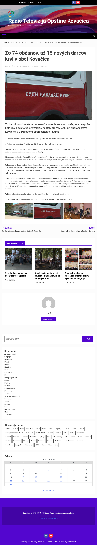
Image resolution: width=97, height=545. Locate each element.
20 (61, 477)
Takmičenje (29, 445)
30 (11, 484)
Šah (56, 445)
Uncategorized (10, 409)
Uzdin (6, 412)
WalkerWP (71, 542)
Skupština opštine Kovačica (73, 441)
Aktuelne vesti (28, 66)
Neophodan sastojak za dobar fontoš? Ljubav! (16, 274)
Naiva (73, 437)
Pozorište (41, 441)
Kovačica (8, 372)
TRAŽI (87, 339)
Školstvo (7, 399)
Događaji (58, 429)
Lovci (49, 437)
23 (11, 481)
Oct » (51, 490)
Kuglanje (42, 437)
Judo (65, 433)
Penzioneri (17, 441)
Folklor (74, 429)
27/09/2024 (17, 66)
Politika (7, 386)
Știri (5, 407)
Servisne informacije (12, 396)
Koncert (8, 437)
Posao (33, 441)
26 (48, 481)
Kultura (7, 375)
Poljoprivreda (9, 388)
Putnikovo (8, 391)
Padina (7, 383)
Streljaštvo (18, 445)
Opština (8, 441)
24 (23, 481)
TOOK (37, 445)
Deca (51, 429)
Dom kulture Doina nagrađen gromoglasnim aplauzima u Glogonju (77, 276)
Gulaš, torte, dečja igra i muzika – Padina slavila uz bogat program (47, 276)
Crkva (38, 429)
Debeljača (8, 359)
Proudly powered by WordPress (34, 542)
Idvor (6, 370)
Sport (6, 401)
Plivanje (26, 441)
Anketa (7, 429)
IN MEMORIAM (40, 433)
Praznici (50, 441)
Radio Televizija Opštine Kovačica (48, 21)
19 (48, 477)
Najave (80, 437)
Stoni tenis (9, 445)
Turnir (44, 445)
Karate (71, 433)
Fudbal (81, 429)
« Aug (45, 490)
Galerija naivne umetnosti (14, 433)
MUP (66, 437)
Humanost (29, 433)
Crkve (44, 429)
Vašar (50, 445)
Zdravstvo (8, 415)
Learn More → (48, 319)
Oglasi (6, 380)
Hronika (7, 367)
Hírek (6, 365)
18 (36, 477)
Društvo (7, 362)
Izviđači (58, 433)
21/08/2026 (10, 280)
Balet (22, 429)
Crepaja (7, 357)
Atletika (15, 429)
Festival (66, 429)
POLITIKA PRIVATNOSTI (48, 518)
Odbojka (88, 437)
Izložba (50, 433)
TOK (8, 66)
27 (61, 481)
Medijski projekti (10, 378)
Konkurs (16, 437)
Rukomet (58, 441)
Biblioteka (29, 429)
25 (36, 481)
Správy (36, 66)
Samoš (7, 394)
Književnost (80, 433)
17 (23, 477)
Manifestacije (58, 437)
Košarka (33, 437)
